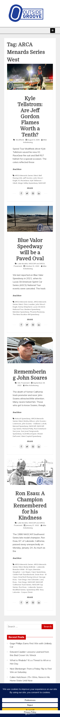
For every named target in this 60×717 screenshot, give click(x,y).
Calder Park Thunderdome (23, 574)
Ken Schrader (33, 579)
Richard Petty (27, 429)
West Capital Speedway (31, 436)
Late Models (23, 263)
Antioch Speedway (22, 418)
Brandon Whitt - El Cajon (23, 569)
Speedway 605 (33, 590)
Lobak (43, 424)
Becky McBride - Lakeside (34, 567)
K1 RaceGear (23, 180)
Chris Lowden (29, 304)
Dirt (19, 383)
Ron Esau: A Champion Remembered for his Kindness (30, 506)
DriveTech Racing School (28, 577)
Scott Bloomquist (29, 434)
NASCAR (42, 183)
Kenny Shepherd (25, 307)
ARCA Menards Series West (26, 175)
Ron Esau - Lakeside (27, 587)
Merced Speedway (20, 426)
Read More (17, 169)
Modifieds (20, 140)
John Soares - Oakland (31, 424)
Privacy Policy (30, 712)
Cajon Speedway (38, 572)
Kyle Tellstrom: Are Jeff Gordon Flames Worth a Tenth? (30, 117)
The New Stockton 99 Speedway (26, 314)
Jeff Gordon (28, 178)
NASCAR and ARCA (37, 263)
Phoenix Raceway (37, 312)
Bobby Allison (29, 421)
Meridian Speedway (21, 312)
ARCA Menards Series (24, 302)
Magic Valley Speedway (28, 183)
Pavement (18, 266)
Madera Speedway (32, 309)
